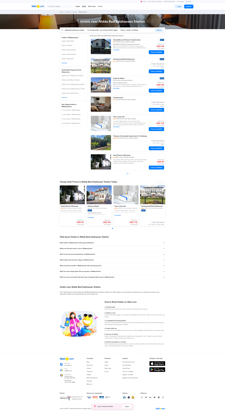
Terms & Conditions (128, 371)
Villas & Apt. (108, 368)
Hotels (106, 365)
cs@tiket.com (68, 371)
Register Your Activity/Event (130, 378)
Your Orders (180, 1)
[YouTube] (154, 397)
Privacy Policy (126, 368)
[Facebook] (141, 397)
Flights (106, 362)
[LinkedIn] (150, 397)
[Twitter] (146, 397)
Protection (89, 381)
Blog (88, 362)
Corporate (89, 371)
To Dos (106, 371)
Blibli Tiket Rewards (169, 1)
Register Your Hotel (128, 375)
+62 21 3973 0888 (69, 382)
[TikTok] (163, 397)
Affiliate (89, 375)
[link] (179, 6)
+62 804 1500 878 (69, 378)
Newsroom (90, 365)
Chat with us (67, 365)
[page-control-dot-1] (112, 228)
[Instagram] (158, 397)
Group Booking (127, 365)
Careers (89, 368)
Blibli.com (89, 384)
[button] (159, 182)
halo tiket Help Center (129, 362)
